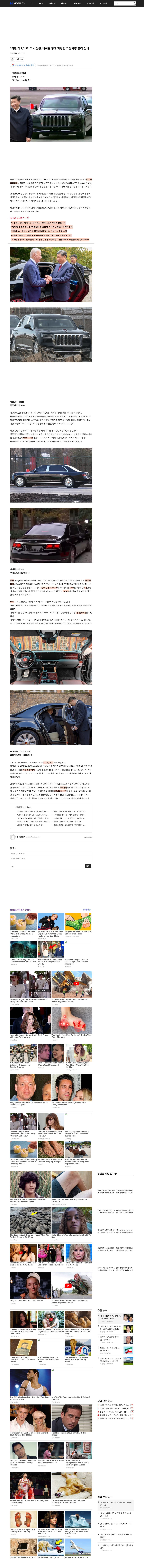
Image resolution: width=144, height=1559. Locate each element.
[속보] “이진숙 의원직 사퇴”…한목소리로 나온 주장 (115, 1405)
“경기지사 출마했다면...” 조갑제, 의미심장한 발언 (32, 815)
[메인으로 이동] (17, 4)
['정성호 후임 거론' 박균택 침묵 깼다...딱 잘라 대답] (116, 1515)
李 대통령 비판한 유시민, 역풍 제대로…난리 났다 (115, 1415)
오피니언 (51, 3)
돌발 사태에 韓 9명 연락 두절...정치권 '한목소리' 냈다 (69, 812)
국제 (31, 3)
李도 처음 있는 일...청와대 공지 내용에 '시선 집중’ (68, 825)
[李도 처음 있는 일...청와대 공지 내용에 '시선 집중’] (116, 1361)
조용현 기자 (13, 53)
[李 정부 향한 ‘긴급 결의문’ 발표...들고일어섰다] (116, 1548)
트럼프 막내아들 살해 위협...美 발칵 (30, 825)
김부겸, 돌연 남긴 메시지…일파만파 (114, 1408)
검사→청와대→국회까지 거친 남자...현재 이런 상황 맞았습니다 (32, 818)
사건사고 (64, 3)
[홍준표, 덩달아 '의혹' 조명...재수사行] (116, 1339)
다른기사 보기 (88, 837)
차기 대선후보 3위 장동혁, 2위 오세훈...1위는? (69, 818)
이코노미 (103, 3)
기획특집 (77, 3)
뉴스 (41, 3)
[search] (134, 3)
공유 (21, 59)
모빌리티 (90, 3)
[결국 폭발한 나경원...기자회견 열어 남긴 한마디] (116, 1526)
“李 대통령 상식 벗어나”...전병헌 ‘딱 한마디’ (68, 815)
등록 (87, 866)
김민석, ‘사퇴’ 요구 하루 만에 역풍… (114, 1412)
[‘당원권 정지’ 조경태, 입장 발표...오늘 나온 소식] (116, 1505)
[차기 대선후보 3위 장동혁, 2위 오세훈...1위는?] (116, 1318)
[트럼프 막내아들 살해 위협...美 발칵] (116, 1350)
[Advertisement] (72, 26)
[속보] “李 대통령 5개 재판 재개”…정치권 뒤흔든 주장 (115, 1418)
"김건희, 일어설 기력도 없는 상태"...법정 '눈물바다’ (33, 822)
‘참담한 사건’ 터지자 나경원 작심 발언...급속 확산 (32, 812)
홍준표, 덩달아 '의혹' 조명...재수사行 (67, 821)
